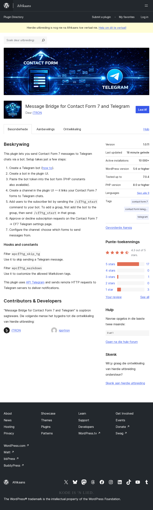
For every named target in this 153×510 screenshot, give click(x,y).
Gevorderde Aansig (119, 227)
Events (120, 420)
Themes (46, 420)
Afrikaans (19, 482)
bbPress (11, 459)
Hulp (146, 129)
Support (83, 420)
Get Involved (125, 413)
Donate (123, 427)
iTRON (37, 113)
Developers (86, 427)
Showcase (48, 413)
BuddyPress (14, 465)
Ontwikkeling (72, 129)
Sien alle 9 (143, 192)
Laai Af (142, 109)
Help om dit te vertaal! (112, 27)
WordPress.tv (89, 433)
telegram (143, 216)
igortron (64, 330)
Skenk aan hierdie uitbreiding (125, 383)
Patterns (47, 433)
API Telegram (35, 282)
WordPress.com (16, 445)
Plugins (46, 427)
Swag (121, 433)
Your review (114, 297)
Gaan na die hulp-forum (122, 342)
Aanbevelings (46, 129)
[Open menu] (147, 5)
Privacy (9, 433)
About (8, 413)
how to (47, 168)
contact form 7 (140, 201)
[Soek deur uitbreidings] (43, 40)
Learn (82, 413)
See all (144, 297)
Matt (9, 452)
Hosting (9, 427)
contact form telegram (137, 209)
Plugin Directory (14, 17)
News (8, 420)
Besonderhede (18, 129)
